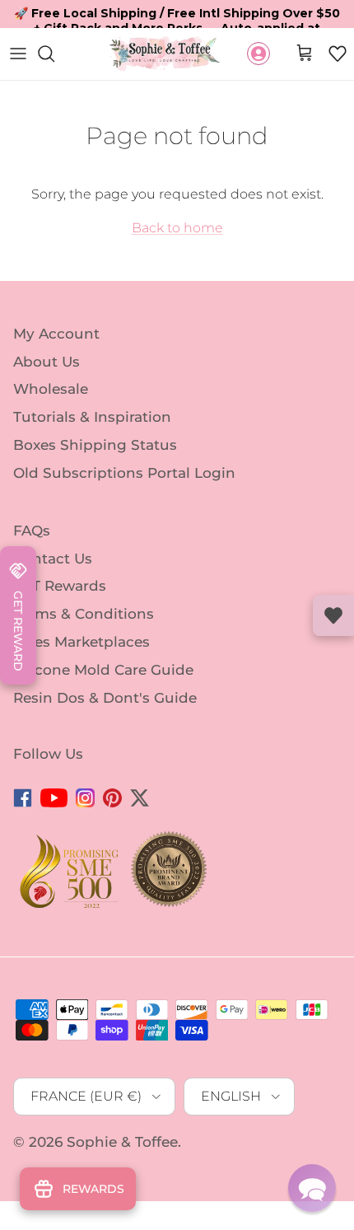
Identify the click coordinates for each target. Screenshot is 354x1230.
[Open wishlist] (333, 615)
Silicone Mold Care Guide (103, 670)
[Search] (54, 53)
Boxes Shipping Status (95, 445)
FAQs (31, 530)
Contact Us (52, 558)
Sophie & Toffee (122, 1142)
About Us (46, 361)
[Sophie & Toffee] (165, 54)
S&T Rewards (59, 586)
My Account (56, 333)
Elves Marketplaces (81, 642)
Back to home (177, 228)
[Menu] (18, 53)
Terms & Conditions (83, 614)
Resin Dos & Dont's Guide (105, 698)
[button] (337, 53)
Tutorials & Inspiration (92, 417)
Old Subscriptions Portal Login (124, 473)
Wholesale (50, 389)
